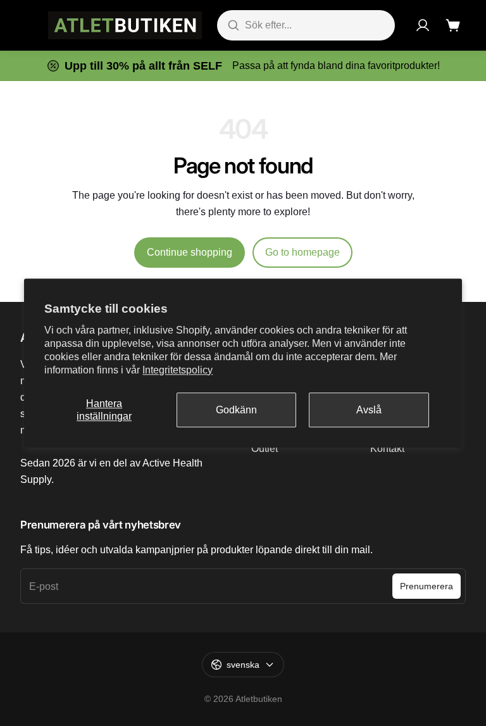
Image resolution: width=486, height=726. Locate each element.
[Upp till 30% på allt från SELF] (243, 66)
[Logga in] (422, 25)
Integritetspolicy (177, 370)
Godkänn (236, 409)
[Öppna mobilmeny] (26, 25)
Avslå (369, 409)
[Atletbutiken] (125, 25)
